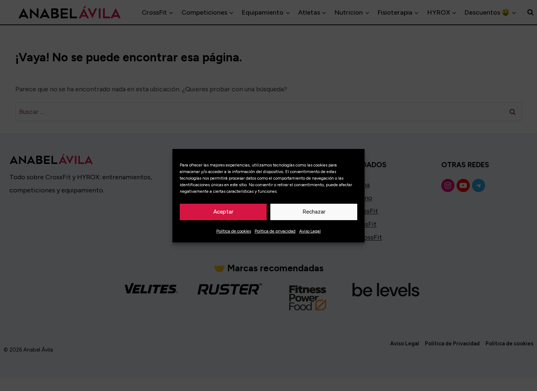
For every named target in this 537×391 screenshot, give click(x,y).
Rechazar (313, 211)
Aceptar (223, 211)
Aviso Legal (310, 231)
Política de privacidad (275, 231)
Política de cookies (233, 231)
